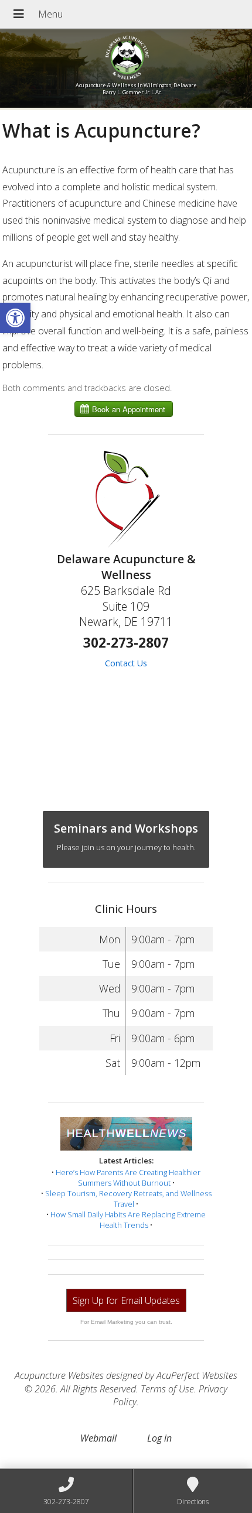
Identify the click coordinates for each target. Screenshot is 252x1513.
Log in (159, 1438)
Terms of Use (167, 1388)
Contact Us (126, 663)
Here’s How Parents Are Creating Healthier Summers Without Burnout (128, 1177)
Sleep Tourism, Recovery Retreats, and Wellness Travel (128, 1198)
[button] (15, 318)
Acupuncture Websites (59, 1375)
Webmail (98, 1438)
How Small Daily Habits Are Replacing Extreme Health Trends (128, 1219)
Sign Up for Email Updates (126, 1300)
